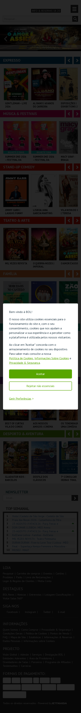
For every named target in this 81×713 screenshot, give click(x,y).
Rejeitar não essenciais (40, 386)
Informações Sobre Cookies (51, 358)
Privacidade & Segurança (24, 363)
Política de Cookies (21, 358)
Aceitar (40, 374)
